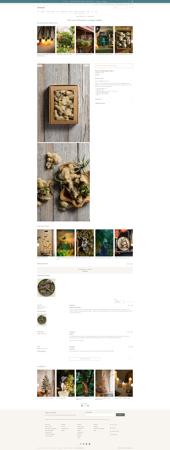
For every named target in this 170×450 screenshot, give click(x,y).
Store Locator (114, 424)
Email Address (89, 412)
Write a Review (130, 263)
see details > (105, 1)
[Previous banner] (41, 1)
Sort (116, 299)
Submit (120, 414)
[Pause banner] (132, 1)
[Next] (131, 41)
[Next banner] (129, 1)
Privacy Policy (94, 419)
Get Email (114, 428)
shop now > (98, 1)
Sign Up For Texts (115, 431)
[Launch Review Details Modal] (46, 287)
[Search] (125, 7)
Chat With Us (114, 434)
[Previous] (38, 41)
